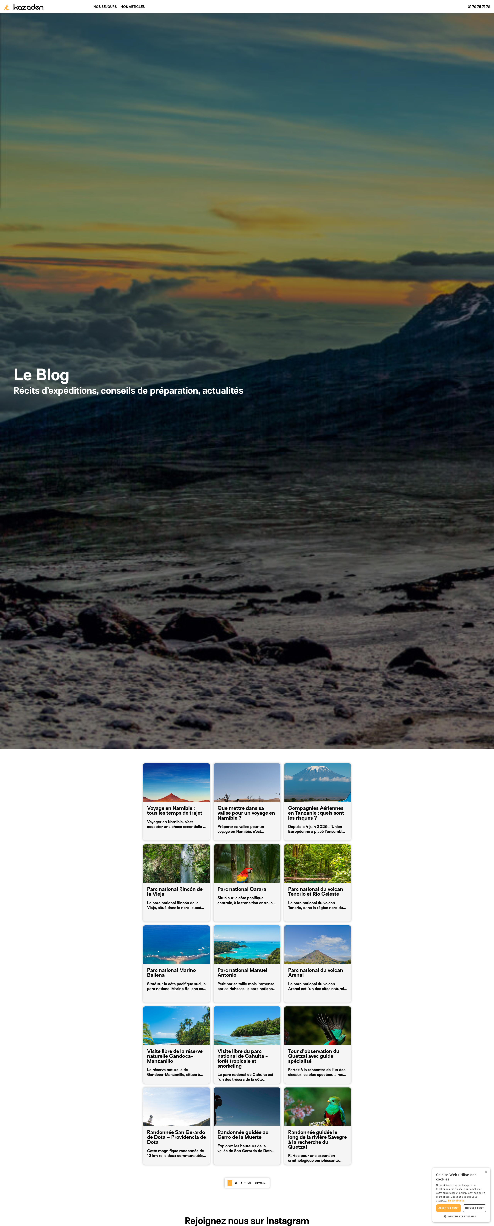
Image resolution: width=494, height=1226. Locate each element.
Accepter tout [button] (448, 1208)
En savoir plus (456, 1200)
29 (249, 1182)
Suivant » (260, 1182)
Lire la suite (158, 832)
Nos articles (133, 7)
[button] (461, 1216)
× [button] (485, 1171)
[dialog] (461, 1195)
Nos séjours (105, 7)
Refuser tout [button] (474, 1208)
